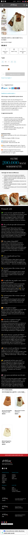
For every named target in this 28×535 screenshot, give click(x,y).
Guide (13, 487)
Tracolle (3, 489)
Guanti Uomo (15, 472)
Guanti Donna (5, 472)
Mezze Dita (4, 478)
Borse (3, 487)
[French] (25, 1)
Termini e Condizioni (16, 491)
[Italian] (27, 1)
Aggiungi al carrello (15, 74)
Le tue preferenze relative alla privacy (14, 531)
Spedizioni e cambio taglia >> (8, 93)
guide (14, 1)
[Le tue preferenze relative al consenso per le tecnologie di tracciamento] (2, 532)
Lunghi (3, 481)
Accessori (4, 485)
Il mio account (15, 490)
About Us (14, 489)
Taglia (3, 58)
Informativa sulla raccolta (8, 533)
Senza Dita (4, 480)
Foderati (3, 474)
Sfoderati (4, 476)
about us (19, 1)
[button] (24, 10)
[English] (23, 1)
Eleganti (3, 482)
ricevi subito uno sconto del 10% (14, 455)
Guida (3, 477)
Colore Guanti (5, 65)
